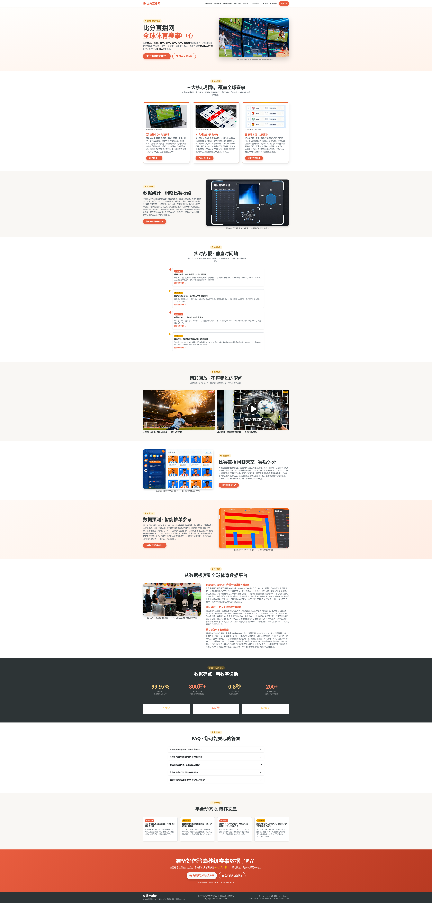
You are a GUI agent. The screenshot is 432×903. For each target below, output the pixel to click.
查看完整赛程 (253, 158)
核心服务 (208, 3)
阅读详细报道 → (180, 348)
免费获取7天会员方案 (203, 875)
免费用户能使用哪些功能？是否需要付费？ (187, 757)
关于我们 (264, 3)
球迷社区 (246, 3)
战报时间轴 (227, 3)
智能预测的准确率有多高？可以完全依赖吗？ (188, 780)
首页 (201, 3)
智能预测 (255, 3)
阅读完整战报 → (180, 283)
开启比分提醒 (204, 158)
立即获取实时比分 (158, 55)
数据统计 (217, 3)
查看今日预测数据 (153, 545)
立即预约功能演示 (234, 875)
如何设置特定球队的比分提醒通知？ (184, 772)
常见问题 (273, 3)
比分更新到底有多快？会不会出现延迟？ (186, 749)
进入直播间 (153, 158)
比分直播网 (153, 3)
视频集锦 (237, 3)
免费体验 (284, 3)
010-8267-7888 (221, 899)
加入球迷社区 (227, 485)
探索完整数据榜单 (153, 221)
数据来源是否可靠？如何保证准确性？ (185, 765)
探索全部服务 (185, 56)
